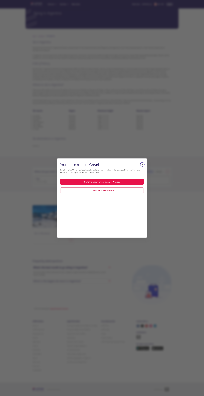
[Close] (142, 164)
